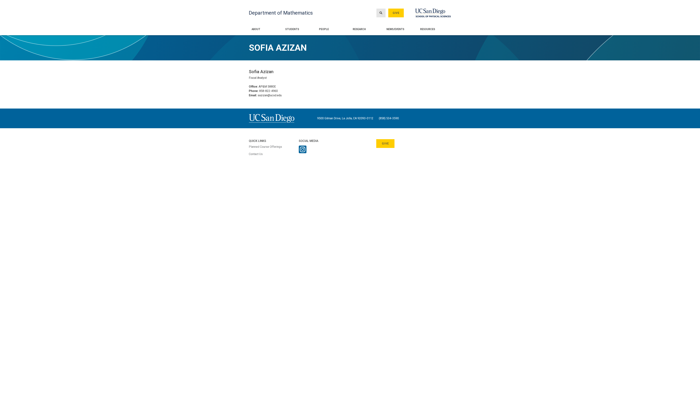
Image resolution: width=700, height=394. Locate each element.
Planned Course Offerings (265, 146)
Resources (427, 29)
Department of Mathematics (281, 13)
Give (396, 13)
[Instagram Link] (302, 151)
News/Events (395, 29)
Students (292, 29)
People (324, 29)
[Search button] (381, 13)
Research (359, 29)
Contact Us (256, 154)
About (256, 29)
